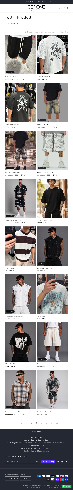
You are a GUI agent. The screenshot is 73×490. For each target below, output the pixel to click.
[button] (4, 8)
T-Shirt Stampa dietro (12, 124)
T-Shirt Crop (41, 316)
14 (57, 423)
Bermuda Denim (42, 124)
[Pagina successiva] (62, 423)
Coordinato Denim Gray (45, 412)
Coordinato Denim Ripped (14, 220)
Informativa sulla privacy (34, 487)
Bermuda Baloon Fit (11, 76)
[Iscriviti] (37, 461)
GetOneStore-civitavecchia (33, 485)
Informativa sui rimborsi (61, 485)
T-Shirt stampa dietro (44, 76)
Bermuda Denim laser (12, 172)
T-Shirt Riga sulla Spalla (45, 220)
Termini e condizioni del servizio (52, 487)
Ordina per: (29, 32)
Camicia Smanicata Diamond (15, 412)
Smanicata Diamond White (14, 316)
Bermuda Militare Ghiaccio (46, 172)
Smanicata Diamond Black (46, 268)
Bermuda (40, 364)
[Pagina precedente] (11, 423)
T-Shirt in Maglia (10, 268)
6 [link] (36, 423)
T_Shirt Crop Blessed (12, 364)
